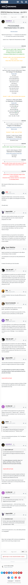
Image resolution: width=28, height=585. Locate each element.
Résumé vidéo (14, 73)
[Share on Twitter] (2, 573)
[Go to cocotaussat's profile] (3, 406)
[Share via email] (19, 573)
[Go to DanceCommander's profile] (3, 303)
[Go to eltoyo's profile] (3, 320)
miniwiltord (4, 14)
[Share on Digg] (9, 573)
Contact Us (17, 580)
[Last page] (26, 17)
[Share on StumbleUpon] (16, 573)
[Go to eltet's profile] (3, 192)
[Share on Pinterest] (21, 573)
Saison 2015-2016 (18, 14)
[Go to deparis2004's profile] (3, 212)
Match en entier (14, 129)
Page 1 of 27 (14, 17)
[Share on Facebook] (4, 573)
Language (10, 580)
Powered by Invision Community (14, 582)
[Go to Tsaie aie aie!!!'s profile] (3, 270)
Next (23, 551)
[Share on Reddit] (14, 573)
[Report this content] (23, 22)
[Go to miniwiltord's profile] (3, 21)
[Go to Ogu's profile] (3, 291)
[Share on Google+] (7, 573)
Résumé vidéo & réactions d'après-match (14, 127)
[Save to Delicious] (11, 573)
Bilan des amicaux (14, 31)
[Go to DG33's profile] (3, 422)
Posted (10, 22)
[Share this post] (25, 22)
